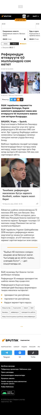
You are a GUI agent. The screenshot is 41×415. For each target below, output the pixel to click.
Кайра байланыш (7, 387)
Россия (32, 347)
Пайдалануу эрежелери (10, 369)
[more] (37, 203)
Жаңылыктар (6, 308)
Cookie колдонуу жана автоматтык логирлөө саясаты (14, 382)
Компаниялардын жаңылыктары (13, 375)
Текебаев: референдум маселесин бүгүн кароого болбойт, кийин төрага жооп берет (19, 195)
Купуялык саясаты (7, 378)
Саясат (26, 308)
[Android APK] (8, 393)
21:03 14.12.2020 (7, 69)
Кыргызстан (17, 308)
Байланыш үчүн (25, 369)
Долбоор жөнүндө (8, 366)
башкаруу (5, 312)
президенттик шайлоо (28, 312)
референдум (15, 312)
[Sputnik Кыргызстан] (7, 17)
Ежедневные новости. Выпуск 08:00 (14, 35)
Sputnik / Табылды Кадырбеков (12, 95)
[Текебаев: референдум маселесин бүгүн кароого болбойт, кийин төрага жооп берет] (20, 172)
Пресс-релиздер (7, 372)
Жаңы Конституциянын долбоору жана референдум (18, 316)
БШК (32, 308)
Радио (24, 347)
